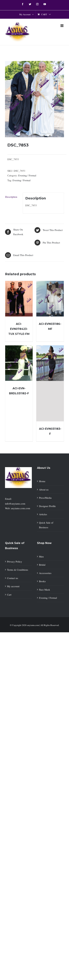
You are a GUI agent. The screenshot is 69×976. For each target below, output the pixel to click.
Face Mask (44, 589)
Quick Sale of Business (46, 525)
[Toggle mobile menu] (62, 25)
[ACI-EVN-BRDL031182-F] (19, 363)
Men (41, 556)
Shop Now (44, 543)
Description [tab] (11, 196)
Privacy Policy (14, 561)
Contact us (12, 578)
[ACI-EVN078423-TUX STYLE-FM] (19, 298)
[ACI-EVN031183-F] (50, 383)
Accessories (45, 573)
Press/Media (45, 497)
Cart (9, 594)
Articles (43, 514)
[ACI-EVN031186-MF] (50, 298)
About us (44, 489)
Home (42, 481)
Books (42, 581)
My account (13, 586)
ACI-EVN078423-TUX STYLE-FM (18, 329)
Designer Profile (47, 506)
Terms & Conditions (17, 569)
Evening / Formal (27, 175)
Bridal (42, 564)
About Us (43, 467)
